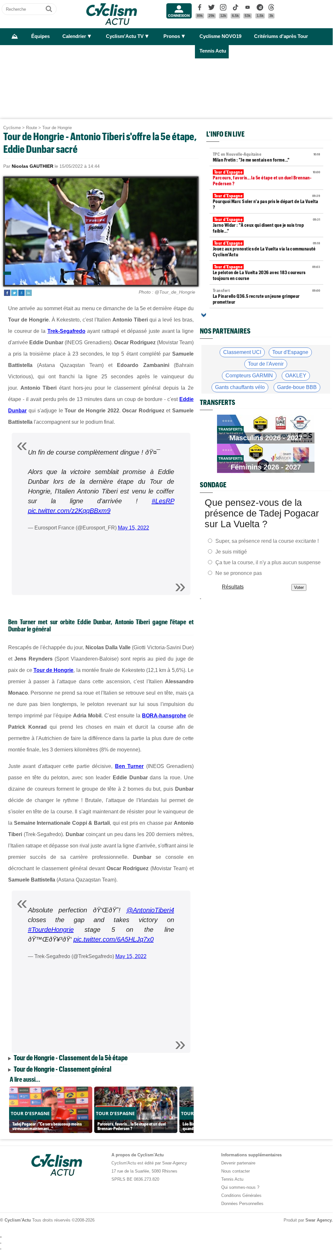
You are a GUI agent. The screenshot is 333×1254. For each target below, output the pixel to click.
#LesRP (163, 501)
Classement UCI (242, 352)
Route (31, 127)
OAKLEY (295, 375)
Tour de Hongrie (57, 127)
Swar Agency (318, 1220)
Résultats (233, 586)
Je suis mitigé (231, 551)
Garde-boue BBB (297, 387)
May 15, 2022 (133, 527)
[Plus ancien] (203, 315)
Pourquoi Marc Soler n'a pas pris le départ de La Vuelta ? (266, 201)
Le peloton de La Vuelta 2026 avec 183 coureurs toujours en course (266, 272)
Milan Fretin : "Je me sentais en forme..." (266, 157)
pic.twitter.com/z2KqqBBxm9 (69, 510)
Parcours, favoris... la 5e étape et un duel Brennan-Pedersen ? (266, 177)
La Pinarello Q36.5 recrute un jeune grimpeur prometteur (266, 296)
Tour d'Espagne (290, 352)
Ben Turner (129, 766)
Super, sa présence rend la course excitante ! (267, 540)
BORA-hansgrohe (164, 715)
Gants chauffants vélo (240, 387)
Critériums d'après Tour (281, 36)
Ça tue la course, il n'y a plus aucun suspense (268, 562)
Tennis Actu (212, 51)
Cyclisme (12, 127)
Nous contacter (235, 1171)
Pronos (171, 36)
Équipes (40, 36)
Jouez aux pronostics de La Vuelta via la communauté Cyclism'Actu (266, 248)
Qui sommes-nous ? (240, 1187)
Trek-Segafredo (66, 331)
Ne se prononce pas (238, 573)
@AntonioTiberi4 (150, 910)
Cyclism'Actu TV (125, 36)
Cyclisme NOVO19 (220, 36)
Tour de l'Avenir (266, 364)
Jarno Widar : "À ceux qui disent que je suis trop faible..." (266, 225)
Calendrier (74, 36)
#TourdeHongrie (51, 929)
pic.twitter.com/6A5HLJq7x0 (113, 939)
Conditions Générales (241, 1195)
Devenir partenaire (238, 1163)
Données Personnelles (242, 1203)
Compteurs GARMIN (249, 375)
